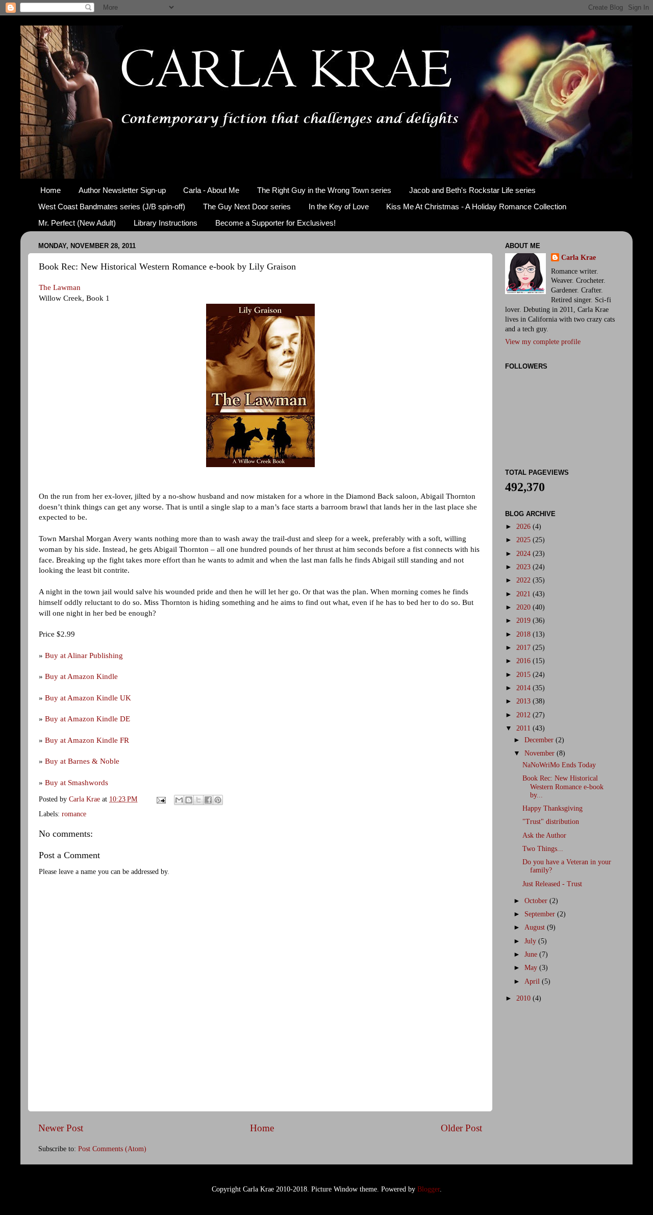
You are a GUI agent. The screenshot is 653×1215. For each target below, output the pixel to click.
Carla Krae (578, 257)
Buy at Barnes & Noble (82, 761)
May (531, 967)
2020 (524, 607)
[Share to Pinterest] (218, 800)
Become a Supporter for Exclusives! (275, 222)
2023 (524, 567)
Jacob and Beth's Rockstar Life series (472, 190)
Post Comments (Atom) (112, 1149)
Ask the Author (544, 835)
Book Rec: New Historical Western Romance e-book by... (563, 786)
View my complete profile (543, 342)
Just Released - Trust (552, 884)
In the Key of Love (339, 206)
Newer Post (60, 1128)
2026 (524, 526)
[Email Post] (160, 799)
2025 (524, 540)
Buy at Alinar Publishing (84, 655)
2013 (524, 701)
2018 (524, 634)
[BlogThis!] (189, 800)
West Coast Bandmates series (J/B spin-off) (111, 206)
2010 (524, 998)
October (536, 901)
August (535, 927)
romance (74, 814)
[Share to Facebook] (208, 800)
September (540, 914)
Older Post (461, 1128)
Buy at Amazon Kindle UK (88, 698)
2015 (524, 674)
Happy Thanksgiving (552, 808)
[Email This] (179, 800)
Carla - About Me (211, 190)
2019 (524, 620)
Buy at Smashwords (76, 783)
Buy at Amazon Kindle (81, 676)
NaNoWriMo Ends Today (559, 765)
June (531, 954)
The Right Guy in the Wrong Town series (324, 190)
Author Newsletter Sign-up (122, 190)
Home (50, 190)
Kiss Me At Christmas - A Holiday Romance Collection (476, 206)
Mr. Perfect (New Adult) (77, 222)
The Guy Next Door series (247, 206)
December (540, 740)
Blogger (428, 1189)
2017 (524, 647)
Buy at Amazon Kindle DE (87, 719)
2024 (524, 553)
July (531, 941)
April (533, 981)
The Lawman (60, 287)
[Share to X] (198, 800)
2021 (524, 594)
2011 (524, 728)
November (540, 753)
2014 (524, 688)
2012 (524, 715)
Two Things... (542, 849)
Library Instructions (165, 222)
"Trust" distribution (550, 821)
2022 (524, 580)
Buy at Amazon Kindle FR (87, 740)
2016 (524, 661)
